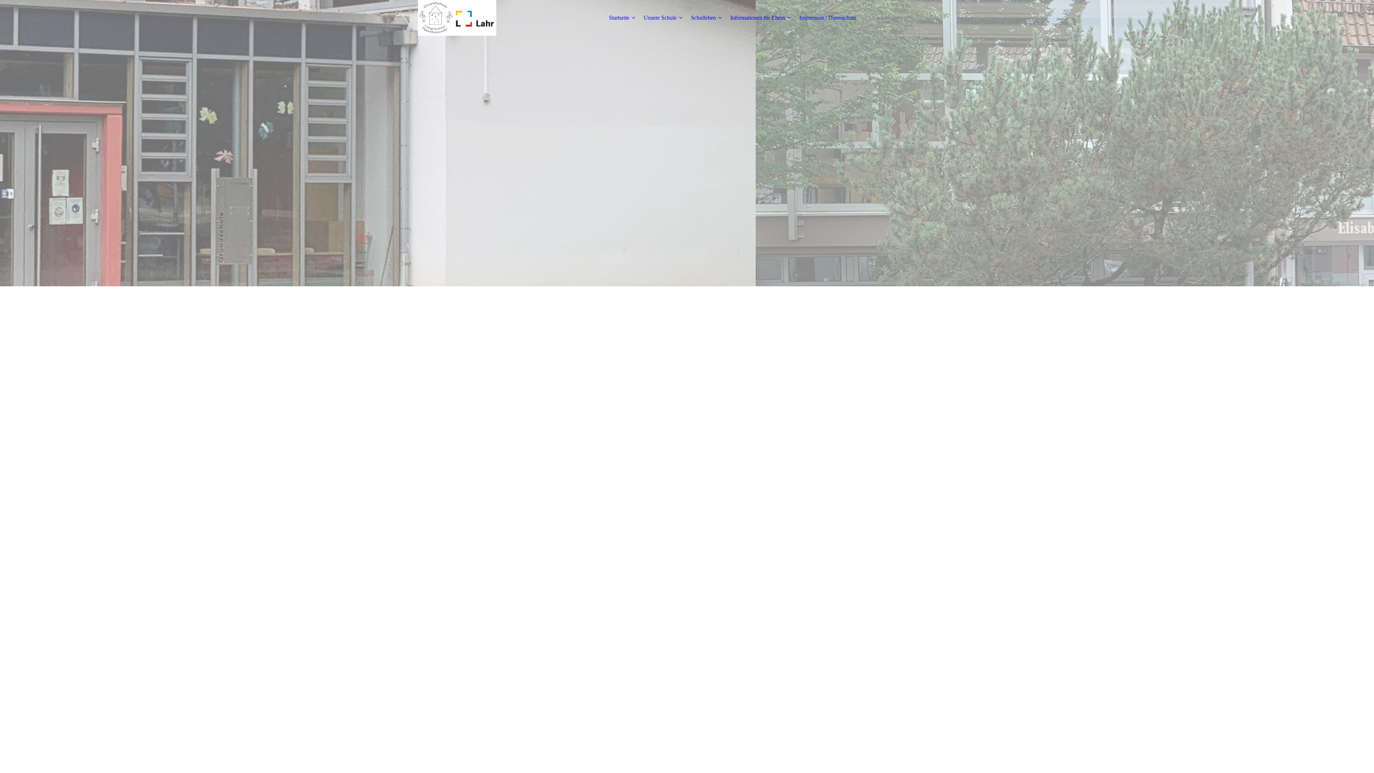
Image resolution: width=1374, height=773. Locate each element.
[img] (457, 18)
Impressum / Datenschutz (827, 18)
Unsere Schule (660, 18)
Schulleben (703, 18)
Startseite (619, 18)
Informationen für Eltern (757, 18)
